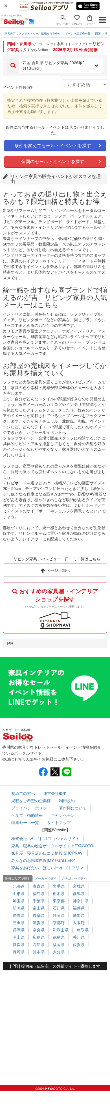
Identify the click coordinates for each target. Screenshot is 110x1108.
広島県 (39, 937)
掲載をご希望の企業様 (31, 800)
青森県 (39, 886)
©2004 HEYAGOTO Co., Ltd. (55, 1088)
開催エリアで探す (17, 878)
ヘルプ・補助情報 (27, 815)
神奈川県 (81, 900)
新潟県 (19, 908)
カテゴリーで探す (74, 878)
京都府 (59, 922)
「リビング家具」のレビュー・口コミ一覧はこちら (55, 558)
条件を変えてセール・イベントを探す (52, 145)
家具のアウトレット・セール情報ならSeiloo (33, 33)
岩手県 (59, 886)
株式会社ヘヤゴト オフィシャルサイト (45, 838)
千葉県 (39, 900)
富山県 (39, 908)
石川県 (59, 908)
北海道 (19, 886)
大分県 (59, 951)
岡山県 (19, 937)
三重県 (19, 922)
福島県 (39, 893)
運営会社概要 (55, 793)
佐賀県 (79, 944)
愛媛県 (19, 944)
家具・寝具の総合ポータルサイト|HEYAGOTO (52, 845)
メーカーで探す (46, 878)
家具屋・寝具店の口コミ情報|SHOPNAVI (47, 853)
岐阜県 (39, 915)
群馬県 (79, 893)
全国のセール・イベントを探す (52, 161)
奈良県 (39, 930)
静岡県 (59, 915)
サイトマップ (59, 822)
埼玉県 (19, 900)
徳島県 (59, 937)
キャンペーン (63, 815)
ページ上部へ (57, 570)
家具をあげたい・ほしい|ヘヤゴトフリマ (47, 867)
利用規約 (67, 800)
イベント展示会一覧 (78, 33)
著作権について (73, 808)
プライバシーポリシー (31, 808)
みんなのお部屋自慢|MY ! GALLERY (43, 860)
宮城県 (79, 886)
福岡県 (59, 944)
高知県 (39, 944)
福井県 (79, 908)
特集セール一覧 (25, 822)
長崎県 (19, 951)
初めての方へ (23, 793)
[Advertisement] (55, 1025)
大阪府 (79, 922)
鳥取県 (83, 930)
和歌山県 (61, 930)
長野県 (19, 915)
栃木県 (59, 893)
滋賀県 (39, 922)
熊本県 (39, 951)
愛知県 (79, 915)
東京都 (59, 900)
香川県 (79, 937)
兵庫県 (19, 930)
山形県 (19, 893)
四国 (98, 33)
